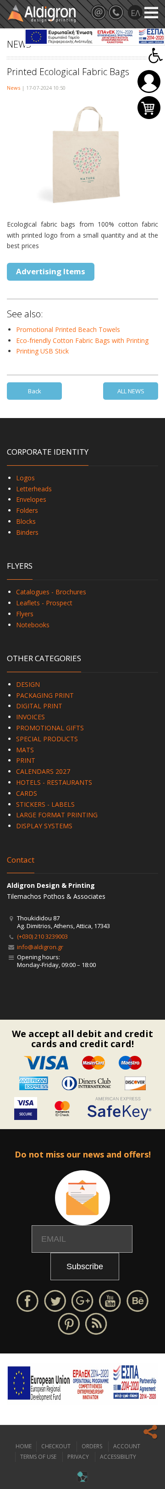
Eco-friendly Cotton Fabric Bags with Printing (82, 340)
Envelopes (31, 499)
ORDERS (92, 1446)
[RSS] (96, 1323)
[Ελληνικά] (135, 12)
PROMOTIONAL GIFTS (50, 727)
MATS (25, 749)
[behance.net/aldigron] (137, 1300)
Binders (27, 532)
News (13, 87)
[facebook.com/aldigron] (27, 1300)
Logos (25, 477)
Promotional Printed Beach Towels (68, 329)
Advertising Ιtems (50, 271)
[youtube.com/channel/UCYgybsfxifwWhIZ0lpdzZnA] (110, 1300)
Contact (20, 859)
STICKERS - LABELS (45, 804)
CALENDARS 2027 (43, 771)
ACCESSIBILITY (118, 1457)
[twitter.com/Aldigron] (55, 1300)
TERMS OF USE (38, 1457)
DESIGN (28, 684)
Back (34, 391)
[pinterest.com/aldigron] (69, 1323)
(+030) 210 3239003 (42, 936)
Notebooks (33, 624)
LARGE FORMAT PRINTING (57, 814)
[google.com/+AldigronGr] (82, 1300)
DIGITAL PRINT (39, 705)
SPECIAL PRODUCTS (47, 738)
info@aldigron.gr (40, 947)
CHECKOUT (56, 1446)
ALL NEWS (130, 391)
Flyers (24, 613)
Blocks (26, 521)
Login (149, 81)
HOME (24, 1446)
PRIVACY (78, 1457)
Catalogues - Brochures (51, 591)
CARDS (26, 793)
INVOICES (30, 716)
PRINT (25, 760)
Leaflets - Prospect (44, 602)
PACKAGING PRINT (45, 695)
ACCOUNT (126, 1446)
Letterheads (34, 488)
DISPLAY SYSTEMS (44, 825)
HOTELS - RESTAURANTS (54, 782)
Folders (27, 510)
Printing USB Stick (42, 351)
